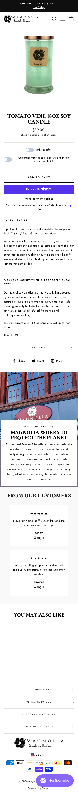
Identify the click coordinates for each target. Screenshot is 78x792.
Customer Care (39, 689)
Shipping (26, 134)
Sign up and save (39, 726)
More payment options (39, 198)
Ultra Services (39, 701)
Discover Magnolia (39, 714)
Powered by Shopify (39, 788)
